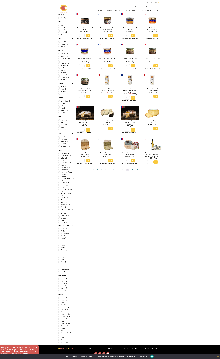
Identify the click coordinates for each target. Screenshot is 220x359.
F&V (140, 10)
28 (137, 170)
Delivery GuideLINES (130, 348)
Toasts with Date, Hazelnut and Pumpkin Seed (130, 90)
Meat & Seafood (129, 10)
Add (88, 35)
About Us (134, 6)
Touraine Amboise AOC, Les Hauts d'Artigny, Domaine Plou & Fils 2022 (152, 154)
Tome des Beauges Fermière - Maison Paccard (85, 122)
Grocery (148, 10)
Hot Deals (100, 10)
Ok (152, 356)
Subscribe (109, 10)
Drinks (158, 10)
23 (114, 170)
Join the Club (145, 6)
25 (123, 170)
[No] (218, 356)
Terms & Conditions (151, 348)
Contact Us (89, 348)
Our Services (156, 6)
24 (118, 170)
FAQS (110, 348)
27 (132, 170)
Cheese (117, 10)
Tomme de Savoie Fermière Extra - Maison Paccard (130, 122)
